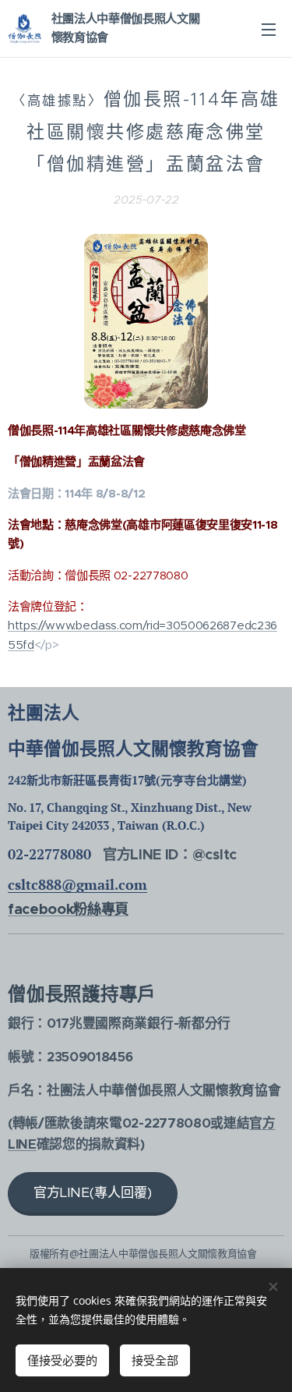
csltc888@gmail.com (77, 884)
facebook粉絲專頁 (68, 909)
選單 (268, 28)
